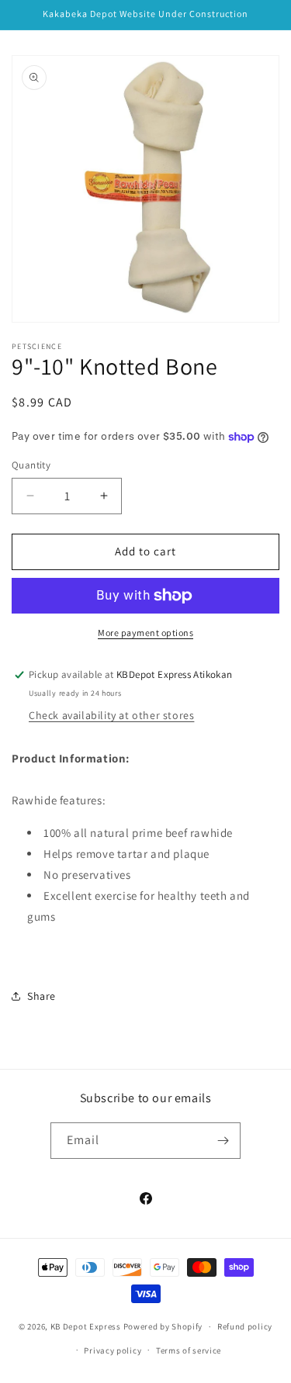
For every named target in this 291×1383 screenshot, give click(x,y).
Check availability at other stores (111, 715)
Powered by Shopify (163, 1326)
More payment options (145, 632)
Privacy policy (112, 1350)
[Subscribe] (223, 1140)
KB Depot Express (85, 1326)
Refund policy (244, 1326)
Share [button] (41, 996)
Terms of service (188, 1350)
